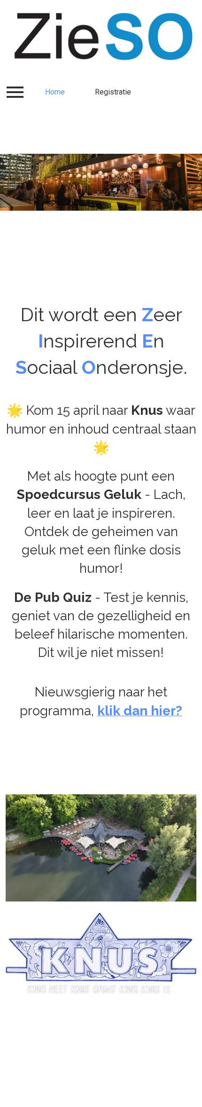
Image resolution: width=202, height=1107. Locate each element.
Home (55, 91)
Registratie (113, 91)
